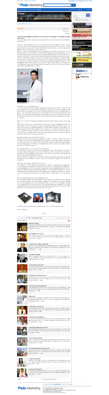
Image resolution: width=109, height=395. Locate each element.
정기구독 (66, 384)
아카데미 (30, 9)
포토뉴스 (20, 9)
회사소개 (44, 384)
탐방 (30, 23)
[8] (53, 379)
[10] (55, 379)
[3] (45, 379)
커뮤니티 (35, 9)
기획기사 (25, 9)
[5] (48, 379)
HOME (23, 23)
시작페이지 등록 (27, 0)
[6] (50, 379)
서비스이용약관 (50, 384)
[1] (42, 379)
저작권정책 (70, 384)
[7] (51, 379)
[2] (44, 379)
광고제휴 (62, 384)
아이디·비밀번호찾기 (84, 20)
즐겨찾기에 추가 (20, 0)
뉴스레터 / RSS (33, 0)
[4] (47, 379)
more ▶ (37, 228)
